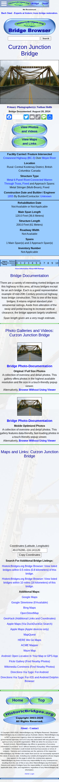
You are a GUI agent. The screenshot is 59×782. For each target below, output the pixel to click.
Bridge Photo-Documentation (29, 366)
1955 (10, 196)
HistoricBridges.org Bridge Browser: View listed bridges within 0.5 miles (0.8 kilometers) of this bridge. (29, 570)
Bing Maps (29, 607)
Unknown (45, 196)
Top (41, 700)
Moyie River (49, 158)
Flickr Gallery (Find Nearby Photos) (29, 661)
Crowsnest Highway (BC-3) (19, 158)
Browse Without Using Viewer (37, 389)
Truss (18, 183)
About (24, 728)
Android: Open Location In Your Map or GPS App (29, 656)
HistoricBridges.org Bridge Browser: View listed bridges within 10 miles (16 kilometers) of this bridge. (29, 582)
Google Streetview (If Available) (29, 602)
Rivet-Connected (33, 179)
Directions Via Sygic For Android (30, 672)
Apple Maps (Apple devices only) (29, 629)
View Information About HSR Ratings (29, 268)
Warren (48, 179)
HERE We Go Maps (29, 640)
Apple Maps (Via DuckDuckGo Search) (29, 623)
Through (9, 183)
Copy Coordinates (29, 554)
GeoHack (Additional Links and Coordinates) (30, 618)
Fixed (25, 183)
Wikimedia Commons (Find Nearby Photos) (29, 666)
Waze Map (29, 650)
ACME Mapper (29, 645)
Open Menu (4, 3)
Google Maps (29, 597)
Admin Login (29, 774)
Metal (10, 179)
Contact (34, 728)
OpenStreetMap (29, 613)
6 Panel (18, 179)
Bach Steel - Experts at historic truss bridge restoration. (29, 13)
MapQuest (30, 634)
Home (17, 700)
